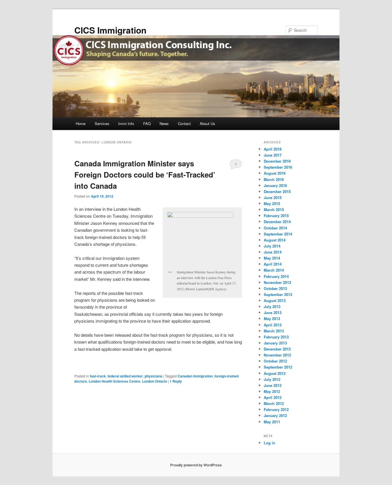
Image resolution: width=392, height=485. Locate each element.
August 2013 (275, 300)
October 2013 (275, 288)
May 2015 (272, 203)
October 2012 (275, 361)
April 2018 (273, 149)
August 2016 (275, 173)
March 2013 (274, 331)
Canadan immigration (195, 376)
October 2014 (275, 228)
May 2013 (272, 318)
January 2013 (275, 343)
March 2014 (274, 270)
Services (102, 123)
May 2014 (272, 258)
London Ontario (154, 381)
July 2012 (272, 379)
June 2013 (273, 312)
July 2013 (272, 306)
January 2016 (275, 185)
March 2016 (274, 179)
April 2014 (273, 264)
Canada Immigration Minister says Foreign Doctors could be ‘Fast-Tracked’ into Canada (144, 174)
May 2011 (272, 421)
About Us (207, 123)
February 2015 (276, 215)
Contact (184, 123)
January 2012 (275, 415)
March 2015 (274, 209)
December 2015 (277, 191)
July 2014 (272, 246)
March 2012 (274, 403)
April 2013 (273, 325)
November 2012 (277, 355)
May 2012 (272, 391)
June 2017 (273, 155)
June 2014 (273, 252)
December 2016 (277, 161)
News (164, 123)
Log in (269, 442)
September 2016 (278, 167)
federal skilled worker (125, 376)
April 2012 (273, 397)
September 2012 (278, 367)
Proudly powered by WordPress (196, 465)
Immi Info (126, 123)
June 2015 (273, 197)
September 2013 (278, 294)
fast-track (98, 376)
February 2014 (276, 276)
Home (81, 123)
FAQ (147, 123)
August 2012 (275, 373)
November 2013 (277, 282)
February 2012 (276, 409)
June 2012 (273, 385)
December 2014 (277, 221)
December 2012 (277, 349)
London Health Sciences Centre (114, 381)
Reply (176, 381)
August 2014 (275, 240)
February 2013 (276, 337)
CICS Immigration (110, 30)
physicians (153, 376)
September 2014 (278, 234)
